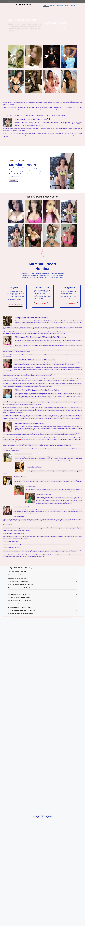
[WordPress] (42, 816)
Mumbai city (7, 133)
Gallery (67, 5)
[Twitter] (38, 816)
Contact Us (60, 5)
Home (45, 5)
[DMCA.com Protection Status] (11, 1)
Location (73, 5)
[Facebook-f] (35, 816)
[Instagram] (46, 816)
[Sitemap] (50, 816)
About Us (52, 5)
